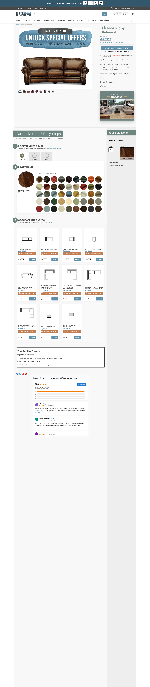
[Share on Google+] (23, 374)
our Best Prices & (117, 64)
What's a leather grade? (54, 148)
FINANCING (61, 21)
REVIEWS (80, 21)
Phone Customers (114, 69)
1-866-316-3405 (42, 8)
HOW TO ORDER (48, 21)
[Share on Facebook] (17, 374)
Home (17, 24)
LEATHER (94, 21)
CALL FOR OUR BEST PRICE (27, 253)
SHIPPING (71, 21)
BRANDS (27, 21)
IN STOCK (37, 21)
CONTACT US (104, 21)
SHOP (18, 21)
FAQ (87, 21)
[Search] (104, 14)
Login (131, 21)
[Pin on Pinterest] (26, 374)
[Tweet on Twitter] (20, 374)
